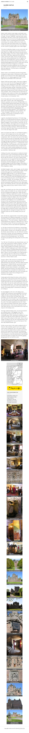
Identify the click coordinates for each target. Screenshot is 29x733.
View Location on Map (11, 397)
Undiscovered (7, 1)
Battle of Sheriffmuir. (16, 217)
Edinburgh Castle (5, 173)
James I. (25, 132)
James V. (15, 180)
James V (21, 160)
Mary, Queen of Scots (9, 185)
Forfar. (3, 36)
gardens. (11, 274)
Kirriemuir (12, 34)
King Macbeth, (18, 107)
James (18, 175)
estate (23, 271)
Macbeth (11, 110)
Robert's (3, 122)
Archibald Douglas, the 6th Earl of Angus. (10, 163)
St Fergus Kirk (18, 83)
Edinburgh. (9, 175)
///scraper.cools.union (12, 402)
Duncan (11, 103)
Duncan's (10, 106)
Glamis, (24, 83)
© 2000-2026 (22, 728)
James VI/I (15, 192)
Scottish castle (12, 46)
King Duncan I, (20, 100)
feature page (13, 77)
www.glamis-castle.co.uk (12, 395)
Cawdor (8, 112)
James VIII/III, (4, 220)
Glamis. (9, 53)
